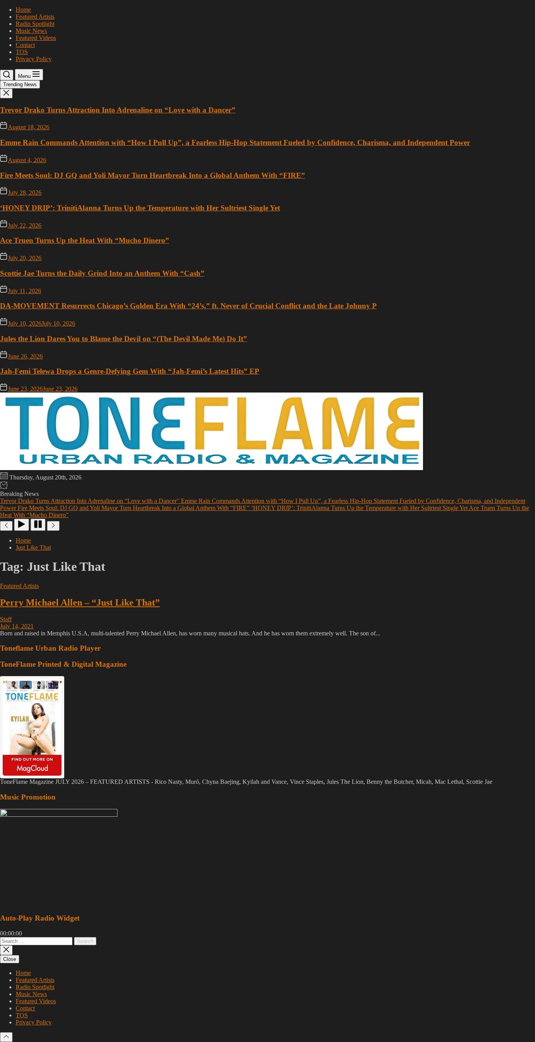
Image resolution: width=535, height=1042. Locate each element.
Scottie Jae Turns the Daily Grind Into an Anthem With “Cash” (102, 273)
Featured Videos (36, 37)
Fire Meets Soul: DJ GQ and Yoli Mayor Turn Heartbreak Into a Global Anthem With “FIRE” (152, 175)
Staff (6, 619)
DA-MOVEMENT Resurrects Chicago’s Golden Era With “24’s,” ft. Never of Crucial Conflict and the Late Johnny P (188, 306)
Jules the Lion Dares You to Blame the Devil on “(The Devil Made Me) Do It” (123, 339)
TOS (22, 52)
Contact (25, 45)
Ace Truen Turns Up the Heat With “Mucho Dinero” (84, 240)
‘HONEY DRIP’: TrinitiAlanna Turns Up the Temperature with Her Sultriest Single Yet (140, 208)
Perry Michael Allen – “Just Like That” (80, 602)
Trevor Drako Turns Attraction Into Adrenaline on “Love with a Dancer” (117, 110)
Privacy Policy (34, 59)
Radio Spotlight (35, 23)
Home (23, 9)
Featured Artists (35, 16)
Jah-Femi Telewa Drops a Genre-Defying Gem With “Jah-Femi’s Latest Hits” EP (129, 371)
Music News (31, 30)
